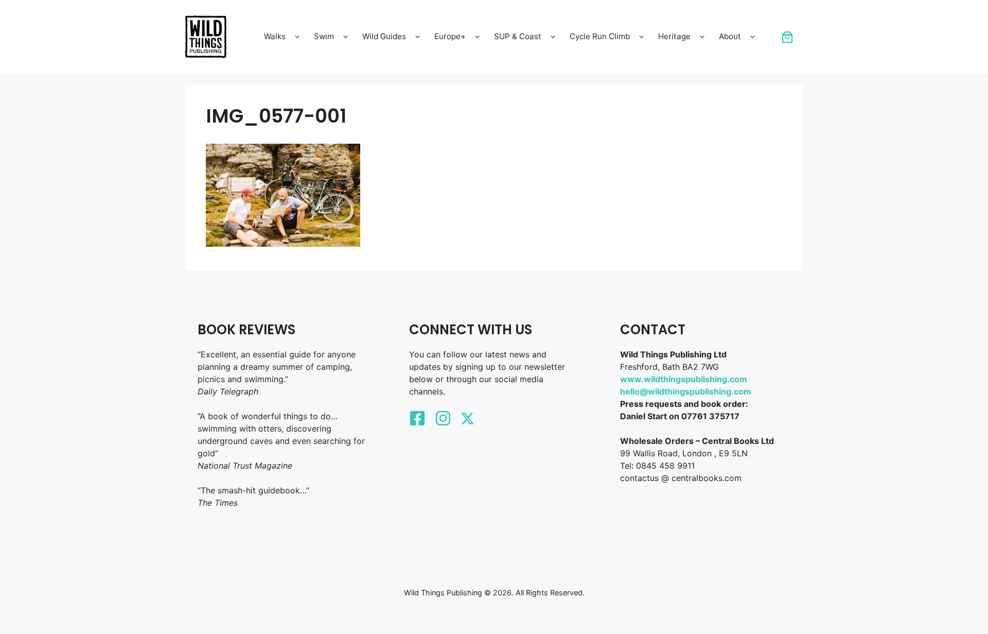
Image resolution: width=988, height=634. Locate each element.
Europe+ (450, 36)
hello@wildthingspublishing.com (685, 391)
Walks (275, 36)
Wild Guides (384, 36)
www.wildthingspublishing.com (683, 379)
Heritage (674, 36)
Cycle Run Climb (600, 36)
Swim (324, 36)
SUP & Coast (517, 36)
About (730, 36)
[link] (787, 37)
